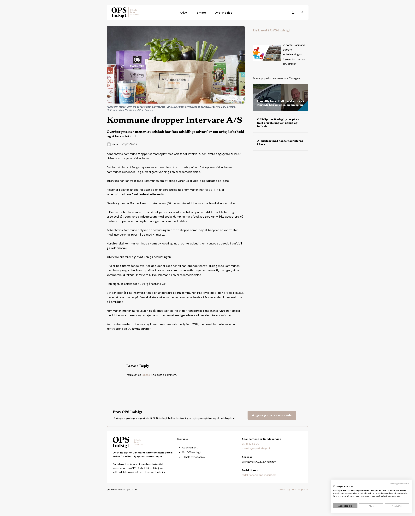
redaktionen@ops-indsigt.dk (259, 475)
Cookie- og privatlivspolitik (292, 489)
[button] (272, 415)
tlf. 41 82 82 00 (250, 443)
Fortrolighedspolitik (399, 483)
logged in (147, 375)
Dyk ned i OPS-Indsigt (271, 30)
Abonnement (190, 447)
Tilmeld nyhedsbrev (193, 457)
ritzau (116, 144)
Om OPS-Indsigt (191, 452)
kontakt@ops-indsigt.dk (256, 448)
